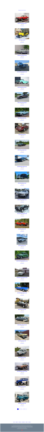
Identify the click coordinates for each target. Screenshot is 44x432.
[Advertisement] (22, 4)
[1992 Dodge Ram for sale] (22, 244)
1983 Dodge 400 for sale (22, 134)
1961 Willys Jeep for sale (22, 386)
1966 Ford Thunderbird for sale (22, 23)
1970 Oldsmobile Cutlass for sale (22, 292)
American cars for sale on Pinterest (24, 428)
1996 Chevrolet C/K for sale (22, 309)
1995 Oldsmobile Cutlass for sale (22, 166)
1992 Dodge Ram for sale (22, 245)
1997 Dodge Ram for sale (22, 357)
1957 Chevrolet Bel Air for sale (22, 87)
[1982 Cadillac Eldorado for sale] (22, 198)
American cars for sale (22, 10)
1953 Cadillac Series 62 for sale (22, 324)
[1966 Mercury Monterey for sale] (22, 54)
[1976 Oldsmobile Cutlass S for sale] (22, 370)
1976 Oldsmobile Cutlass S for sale (22, 371)
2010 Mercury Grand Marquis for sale (22, 277)
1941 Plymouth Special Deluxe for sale (22, 260)
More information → (22, 42)
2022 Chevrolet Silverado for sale (22, 213)
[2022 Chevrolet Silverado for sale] (22, 212)
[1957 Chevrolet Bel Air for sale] (22, 86)
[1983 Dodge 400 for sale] (22, 133)
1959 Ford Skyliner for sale (22, 340)
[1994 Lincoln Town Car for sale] (22, 101)
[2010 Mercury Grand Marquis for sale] (22, 276)
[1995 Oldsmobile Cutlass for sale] (22, 165)
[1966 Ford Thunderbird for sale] (22, 22)
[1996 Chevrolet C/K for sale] (22, 308)
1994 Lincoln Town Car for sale (22, 102)
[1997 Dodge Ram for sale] (22, 356)
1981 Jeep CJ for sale (22, 39)
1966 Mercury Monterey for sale (22, 55)
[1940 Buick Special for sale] (22, 402)
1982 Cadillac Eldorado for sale (22, 199)
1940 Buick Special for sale (22, 403)
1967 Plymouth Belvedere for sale (22, 71)
